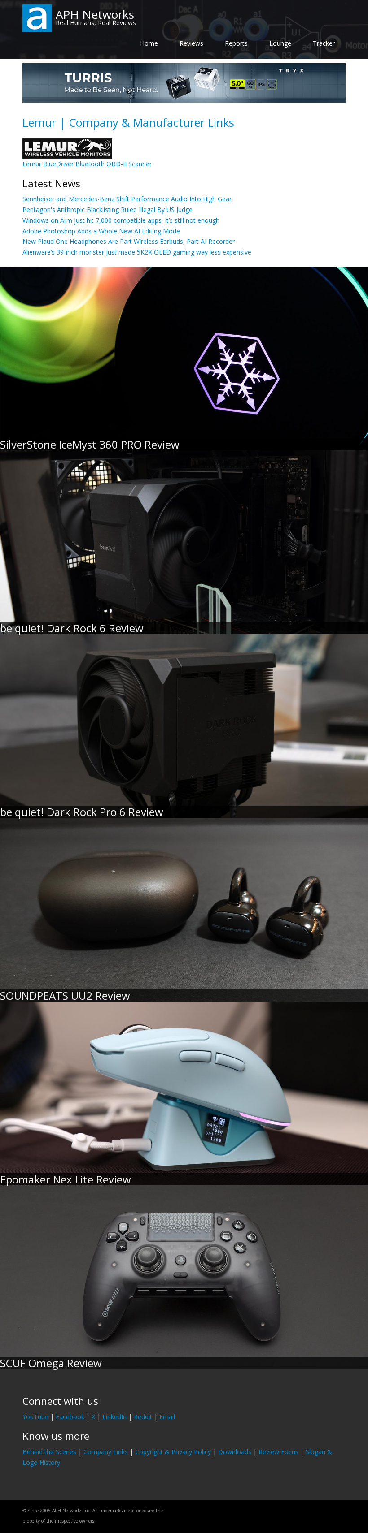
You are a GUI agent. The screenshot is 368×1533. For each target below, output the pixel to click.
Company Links (105, 1451)
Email (167, 1416)
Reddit (143, 1416)
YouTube (35, 1416)
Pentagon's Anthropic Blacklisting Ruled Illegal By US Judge (107, 209)
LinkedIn (114, 1416)
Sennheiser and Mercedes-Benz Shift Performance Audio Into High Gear (127, 198)
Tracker (324, 43)
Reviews (191, 43)
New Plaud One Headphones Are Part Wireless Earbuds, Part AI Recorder (128, 241)
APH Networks (95, 14)
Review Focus (278, 1451)
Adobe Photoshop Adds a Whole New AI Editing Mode (101, 231)
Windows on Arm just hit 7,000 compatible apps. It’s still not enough (120, 220)
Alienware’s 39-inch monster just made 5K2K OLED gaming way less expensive (136, 252)
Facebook (70, 1416)
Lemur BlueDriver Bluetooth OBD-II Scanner (87, 164)
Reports (236, 43)
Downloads (234, 1451)
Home (149, 43)
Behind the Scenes (49, 1451)
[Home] (37, 17)
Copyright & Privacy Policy (173, 1451)
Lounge (280, 43)
